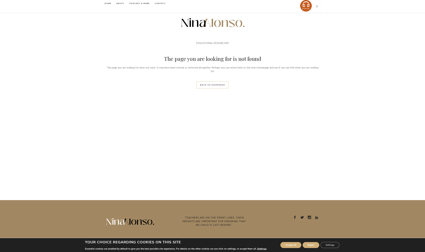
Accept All (290, 245)
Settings (261, 248)
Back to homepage (212, 85)
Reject (311, 245)
